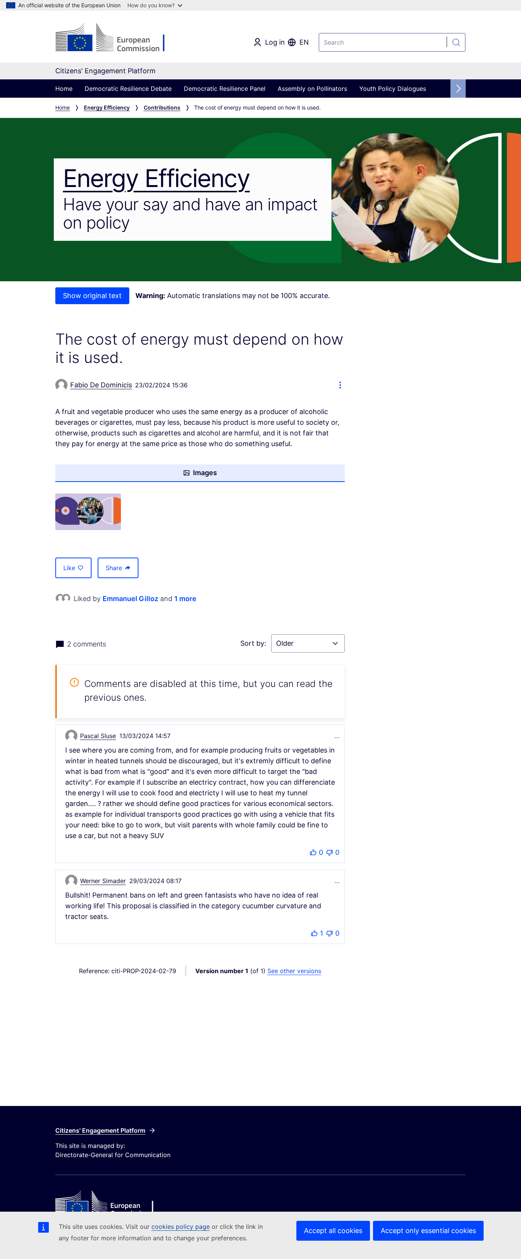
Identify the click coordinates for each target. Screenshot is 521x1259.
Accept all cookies (333, 1231)
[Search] (456, 42)
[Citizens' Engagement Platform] (123, 1204)
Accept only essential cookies (428, 1231)
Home (63, 88)
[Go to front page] (116, 38)
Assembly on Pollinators (312, 88)
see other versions (294, 971)
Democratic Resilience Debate (128, 88)
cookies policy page (180, 1226)
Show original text (92, 296)
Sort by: (254, 643)
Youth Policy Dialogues (392, 88)
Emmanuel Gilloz (130, 599)
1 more (185, 599)
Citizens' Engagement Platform (100, 1130)
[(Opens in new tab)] (88, 511)
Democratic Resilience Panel (224, 88)
